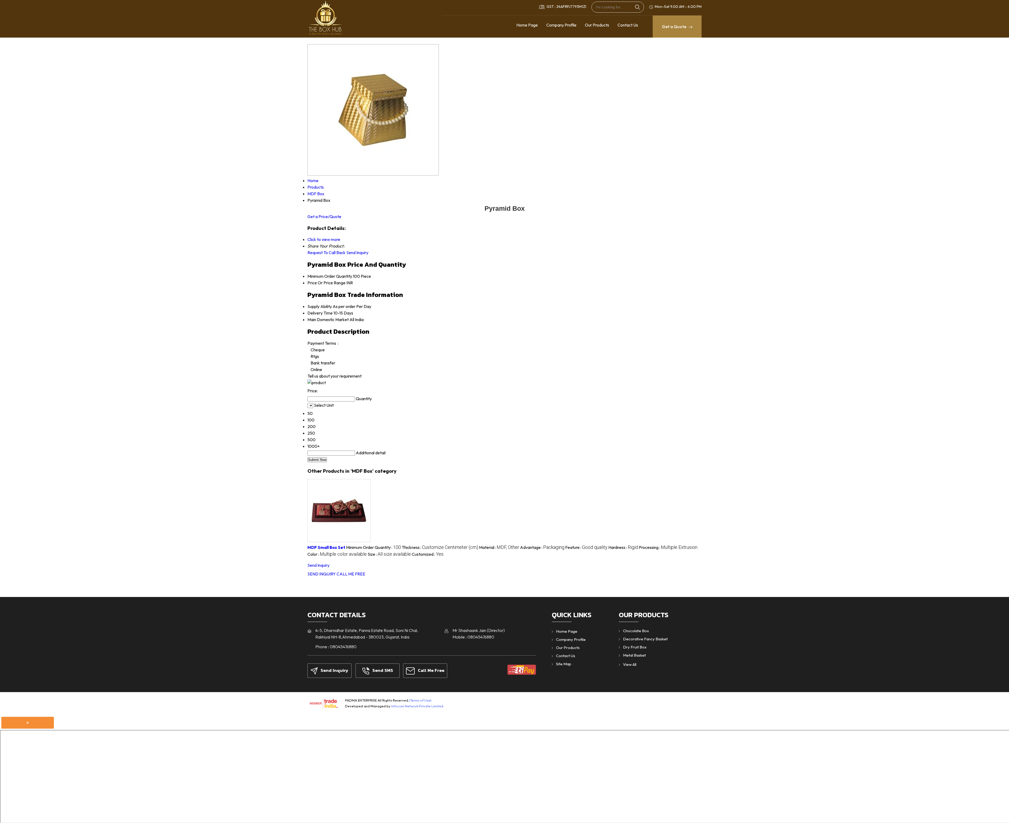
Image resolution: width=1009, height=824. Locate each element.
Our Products (597, 25)
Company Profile (561, 25)
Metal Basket (634, 655)
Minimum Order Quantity (329, 276)
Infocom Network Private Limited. (417, 706)
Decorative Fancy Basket (645, 638)
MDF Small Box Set (326, 547)
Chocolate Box (636, 630)
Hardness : (623, 547)
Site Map (563, 663)
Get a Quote (674, 26)
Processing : (668, 547)
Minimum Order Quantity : (373, 547)
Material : (499, 547)
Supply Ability (319, 306)
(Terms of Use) (420, 700)
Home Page (527, 25)
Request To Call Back (326, 252)
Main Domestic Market (328, 319)
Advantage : (542, 547)
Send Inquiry (357, 252)
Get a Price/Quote (324, 216)
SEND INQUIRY (321, 573)
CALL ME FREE (351, 573)
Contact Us (627, 25)
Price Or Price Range (326, 282)
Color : (337, 554)
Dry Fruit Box (635, 647)
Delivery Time (320, 313)
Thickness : (440, 547)
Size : (389, 554)
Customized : (428, 554)
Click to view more (323, 239)
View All (629, 664)
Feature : (586, 547)
